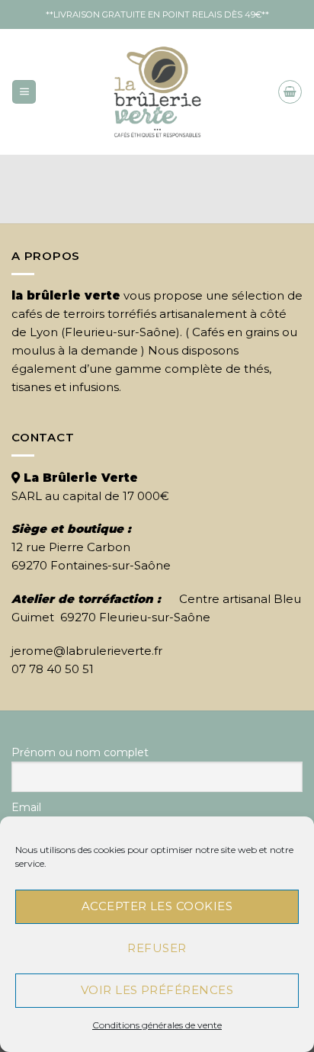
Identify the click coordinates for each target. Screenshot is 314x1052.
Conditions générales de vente (157, 1025)
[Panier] (289, 91)
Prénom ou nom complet (80, 752)
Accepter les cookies (157, 906)
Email (26, 807)
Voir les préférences (157, 990)
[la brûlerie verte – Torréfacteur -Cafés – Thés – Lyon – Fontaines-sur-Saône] (157, 92)
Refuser (156, 948)
